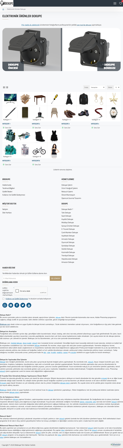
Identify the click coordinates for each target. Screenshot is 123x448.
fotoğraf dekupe (16, 343)
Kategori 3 (65, 124)
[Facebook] (16, 305)
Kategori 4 (95, 124)
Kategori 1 (6, 124)
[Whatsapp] (4, 305)
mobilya (59, 352)
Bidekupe (3, 390)
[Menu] (115, 3)
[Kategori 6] (47, 143)
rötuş (63, 430)
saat (48, 352)
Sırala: (86, 87)
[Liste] (6, 87)
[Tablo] (3, 87)
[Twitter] (22, 305)
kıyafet (53, 352)
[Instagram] (10, 305)
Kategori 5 (6, 161)
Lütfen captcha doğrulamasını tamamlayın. (7, 291)
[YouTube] (28, 305)
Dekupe (2, 362)
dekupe (58, 317)
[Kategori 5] (17, 143)
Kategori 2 (36, 124)
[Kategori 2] (47, 107)
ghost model (27, 343)
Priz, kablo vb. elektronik (31, 25)
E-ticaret (3, 383)
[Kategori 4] (106, 107)
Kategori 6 (36, 161)
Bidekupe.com (5, 324)
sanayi (65, 352)
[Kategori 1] (17, 107)
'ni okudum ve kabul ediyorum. (28, 298)
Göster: (110, 87)
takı (44, 352)
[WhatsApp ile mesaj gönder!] (116, 444)
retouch (34, 343)
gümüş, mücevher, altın (88, 402)
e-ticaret (73, 352)
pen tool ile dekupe (84, 25)
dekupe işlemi (65, 383)
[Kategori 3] (76, 107)
